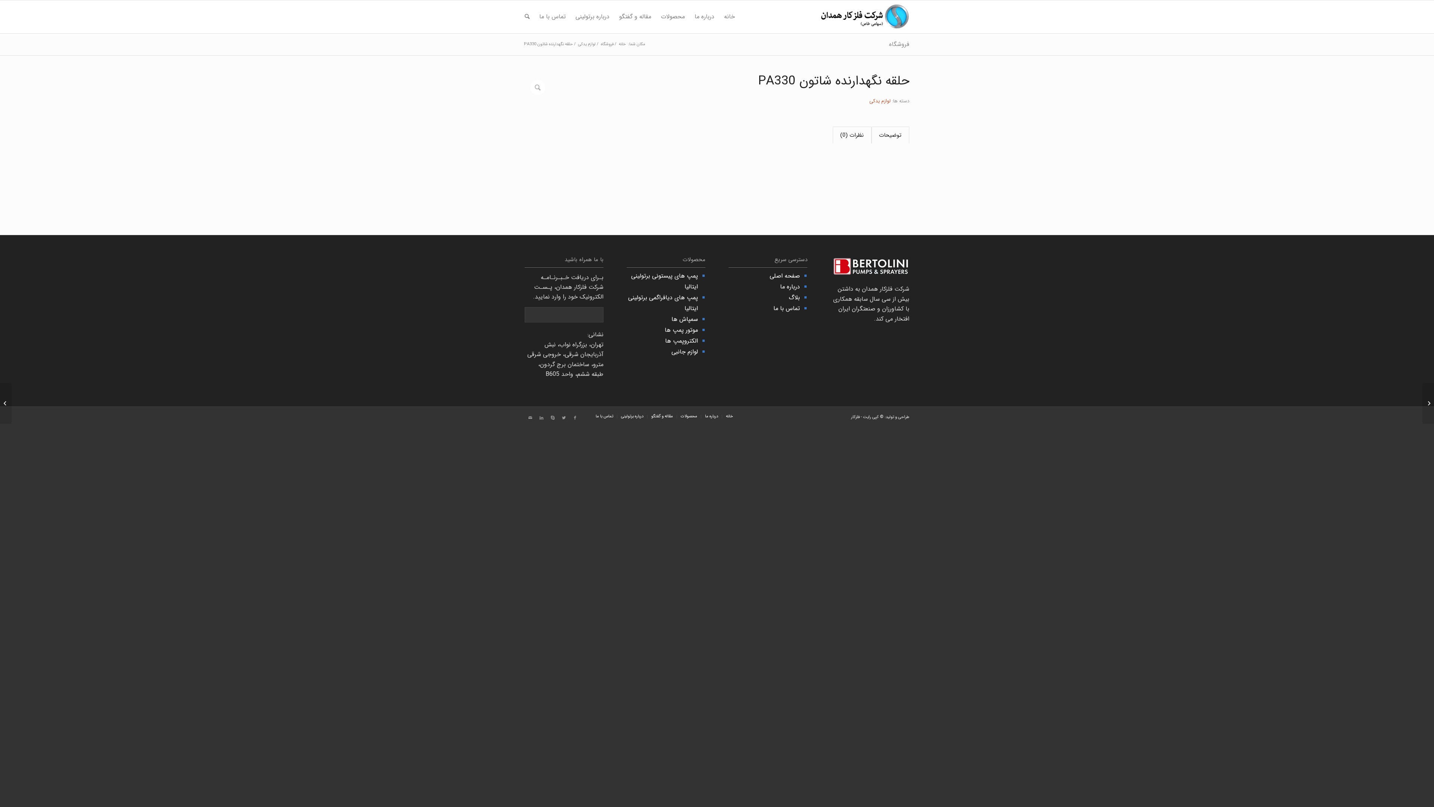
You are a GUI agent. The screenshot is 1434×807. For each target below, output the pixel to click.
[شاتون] (1428, 403)
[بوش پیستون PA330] (6, 403)
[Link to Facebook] (575, 418)
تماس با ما (786, 308)
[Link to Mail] (530, 418)
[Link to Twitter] (563, 418)
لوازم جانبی (684, 351)
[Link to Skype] (552, 418)
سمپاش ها (684, 319)
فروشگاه (899, 44)
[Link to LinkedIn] (541, 418)
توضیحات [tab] (890, 135)
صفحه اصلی (785, 276)
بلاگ (794, 297)
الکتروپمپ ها (681, 341)
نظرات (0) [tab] (852, 135)
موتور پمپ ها (681, 330)
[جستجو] (527, 16)
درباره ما (790, 286)
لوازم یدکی (880, 101)
